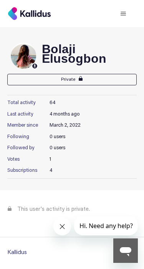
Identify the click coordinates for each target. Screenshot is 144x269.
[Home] (29, 14)
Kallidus (17, 253)
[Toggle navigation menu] (123, 14)
